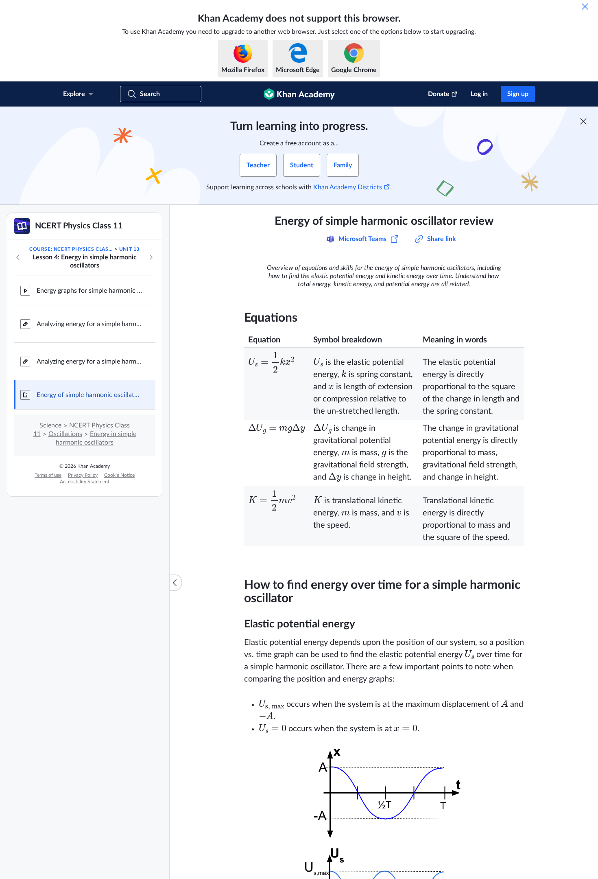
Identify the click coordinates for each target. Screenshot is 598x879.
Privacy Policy (83, 475)
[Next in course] (151, 257)
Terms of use (48, 475)
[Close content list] (175, 582)
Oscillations (65, 434)
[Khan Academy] (299, 94)
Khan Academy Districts (347, 187)
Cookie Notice (119, 475)
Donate (439, 94)
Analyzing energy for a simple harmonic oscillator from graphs (89, 324)
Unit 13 (129, 249)
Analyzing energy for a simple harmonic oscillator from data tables (89, 361)
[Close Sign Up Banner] (583, 121)
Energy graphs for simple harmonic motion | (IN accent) (89, 290)
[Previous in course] (18, 257)
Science (50, 425)
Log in (479, 94)
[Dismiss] (584, 6)
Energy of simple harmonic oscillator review (89, 395)
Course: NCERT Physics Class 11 (71, 249)
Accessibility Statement (84, 481)
